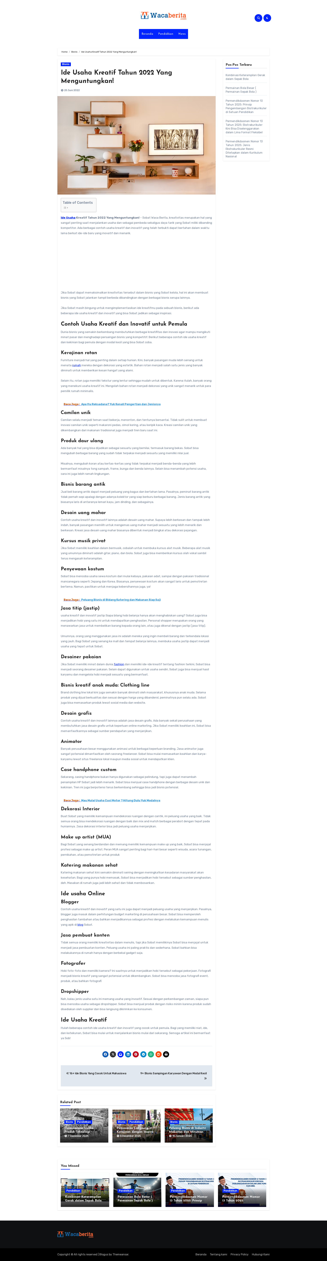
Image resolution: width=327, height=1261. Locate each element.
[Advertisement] (137, 265)
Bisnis (65, 64)
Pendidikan (165, 34)
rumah (76, 365)
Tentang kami (218, 1254)
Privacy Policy (239, 1254)
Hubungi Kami (261, 1254)
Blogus (103, 1254)
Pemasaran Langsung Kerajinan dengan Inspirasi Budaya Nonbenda (136, 1132)
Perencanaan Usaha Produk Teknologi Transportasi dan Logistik (83, 1132)
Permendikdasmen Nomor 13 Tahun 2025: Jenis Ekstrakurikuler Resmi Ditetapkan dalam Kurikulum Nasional (244, 149)
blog (80, 924)
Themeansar (120, 1254)
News (181, 34)
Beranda (147, 34)
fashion (119, 664)
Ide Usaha (68, 217)
